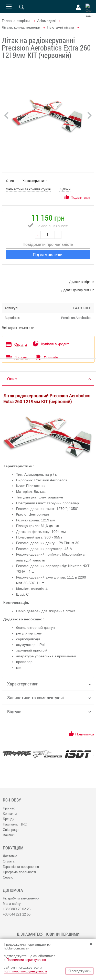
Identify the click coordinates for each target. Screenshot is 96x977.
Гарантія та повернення (21, 867)
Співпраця (10, 830)
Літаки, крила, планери (21, 27)
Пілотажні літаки (60, 27)
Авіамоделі (46, 21)
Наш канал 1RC (15, 824)
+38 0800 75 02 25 (16, 909)
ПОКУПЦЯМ (13, 848)
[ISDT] (78, 754)
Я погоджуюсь (79, 971)
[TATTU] (47, 754)
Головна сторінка (16, 21)
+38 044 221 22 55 (16, 914)
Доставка (10, 856)
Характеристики (35, 180)
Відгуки (64, 189)
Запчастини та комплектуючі (28, 189)
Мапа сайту (12, 904)
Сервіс (8, 877)
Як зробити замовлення (21, 898)
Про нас (9, 808)
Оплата (8, 861)
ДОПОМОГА (13, 890)
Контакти (10, 814)
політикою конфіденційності (25, 971)
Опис (10, 180)
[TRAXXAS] (17, 753)
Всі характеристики (18, 327)
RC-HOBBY (12, 800)
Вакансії (9, 835)
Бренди (8, 819)
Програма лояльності (19, 872)
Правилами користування (26, 960)
